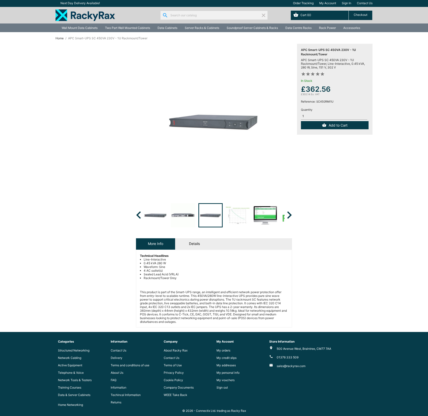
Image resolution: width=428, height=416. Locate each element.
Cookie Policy (173, 380)
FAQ (113, 380)
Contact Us (365, 3)
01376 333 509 (287, 357)
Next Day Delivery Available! (80, 3)
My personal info (228, 372)
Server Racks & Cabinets (202, 28)
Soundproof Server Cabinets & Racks (252, 28)
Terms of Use (173, 365)
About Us (117, 372)
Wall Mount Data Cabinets (80, 28)
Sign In (346, 3)
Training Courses (69, 387)
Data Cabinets (167, 28)
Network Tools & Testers (75, 380)
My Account (327, 3)
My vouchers (225, 380)
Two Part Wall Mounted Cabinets (127, 28)
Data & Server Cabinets (74, 395)
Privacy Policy (174, 372)
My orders (223, 350)
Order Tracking (303, 3)
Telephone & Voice (71, 372)
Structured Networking (73, 350)
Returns (116, 402)
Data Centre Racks (298, 28)
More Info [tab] (155, 243)
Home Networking (70, 405)
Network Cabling (69, 358)
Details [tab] (194, 243)
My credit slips (226, 358)
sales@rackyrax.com (291, 366)
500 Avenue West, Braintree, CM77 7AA (304, 348)
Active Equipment (70, 365)
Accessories (351, 28)
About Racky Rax (175, 350)
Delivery (116, 358)
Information (118, 387)
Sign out (222, 387)
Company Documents (179, 387)
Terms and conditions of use (130, 365)
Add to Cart (338, 125)
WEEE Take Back (175, 395)
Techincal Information (126, 395)
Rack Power (327, 28)
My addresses (226, 365)
